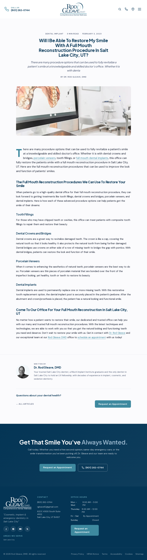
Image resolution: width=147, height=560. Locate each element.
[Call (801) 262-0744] (126, 9)
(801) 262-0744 (94, 467)
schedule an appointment (92, 337)
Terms (105, 554)
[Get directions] (133, 9)
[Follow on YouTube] (20, 529)
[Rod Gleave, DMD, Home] (73, 9)
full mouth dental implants (92, 158)
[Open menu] (140, 9)
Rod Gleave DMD (57, 337)
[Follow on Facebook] (6, 529)
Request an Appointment (112, 404)
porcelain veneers (45, 158)
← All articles (25, 404)
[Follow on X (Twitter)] (27, 529)
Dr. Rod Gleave (117, 332)
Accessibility (116, 554)
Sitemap (140, 554)
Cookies (129, 554)
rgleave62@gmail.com (47, 506)
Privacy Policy (77, 554)
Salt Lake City (9, 540)
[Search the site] (120, 9)
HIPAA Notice (93, 554)
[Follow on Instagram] (13, 529)
